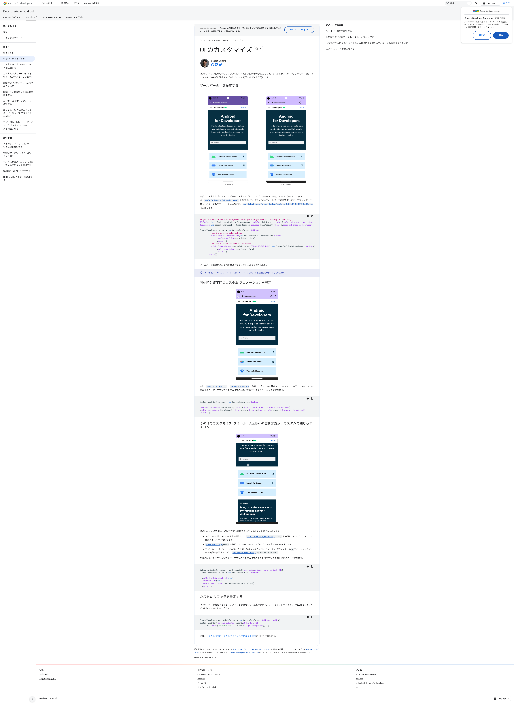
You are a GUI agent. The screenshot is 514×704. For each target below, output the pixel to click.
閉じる (482, 35)
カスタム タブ (31, 17)
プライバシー (55, 698)
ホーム (202, 40)
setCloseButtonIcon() (244, 552)
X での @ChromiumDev (366, 674)
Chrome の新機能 (91, 3)
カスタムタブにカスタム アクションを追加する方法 (231, 636)
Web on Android (24, 11)
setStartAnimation (216, 386)
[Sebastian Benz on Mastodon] (216, 65)
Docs (6, 11)
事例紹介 (65, 3)
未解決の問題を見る (47, 679)
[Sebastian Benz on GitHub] (212, 65)
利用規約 (43, 698)
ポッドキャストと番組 (206, 687)
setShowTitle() (214, 544)
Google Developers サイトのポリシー (244, 652)
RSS (357, 687)
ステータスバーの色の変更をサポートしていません (263, 273)
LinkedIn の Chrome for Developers (370, 683)
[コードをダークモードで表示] (308, 216)
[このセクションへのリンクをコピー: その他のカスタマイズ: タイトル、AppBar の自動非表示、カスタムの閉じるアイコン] (212, 427)
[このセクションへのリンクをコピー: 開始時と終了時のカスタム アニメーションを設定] (274, 283)
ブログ (76, 3)
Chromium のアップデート (208, 674)
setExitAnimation (239, 386)
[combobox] (458, 3)
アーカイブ (202, 683)
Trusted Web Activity (51, 17)
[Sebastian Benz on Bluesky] (220, 65)
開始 (501, 35)
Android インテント (74, 17)
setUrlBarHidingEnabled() (261, 536)
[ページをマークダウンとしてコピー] (256, 48)
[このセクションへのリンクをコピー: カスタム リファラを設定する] (245, 597)
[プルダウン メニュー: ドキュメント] (56, 3)
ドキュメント (47, 3)
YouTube (359, 679)
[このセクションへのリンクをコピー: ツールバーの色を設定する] (241, 85)
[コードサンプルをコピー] (312, 216)
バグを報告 (44, 674)
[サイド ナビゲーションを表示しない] (32, 699)
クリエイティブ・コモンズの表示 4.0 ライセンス (252, 649)
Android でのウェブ (11, 17)
